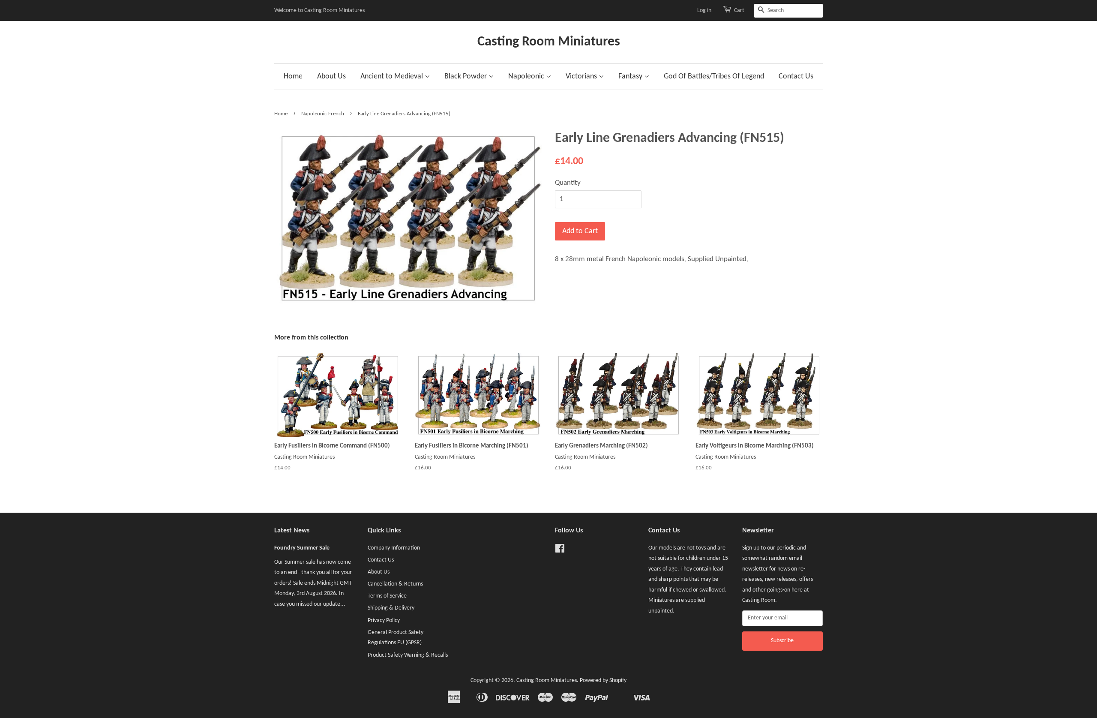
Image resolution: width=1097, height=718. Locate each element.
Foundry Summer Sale (302, 548)
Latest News (291, 530)
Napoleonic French (322, 114)
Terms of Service (387, 596)
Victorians (582, 76)
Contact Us (796, 76)
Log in (704, 10)
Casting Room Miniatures (548, 42)
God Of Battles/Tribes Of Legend (714, 76)
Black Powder (466, 76)
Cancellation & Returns (395, 584)
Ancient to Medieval (392, 76)
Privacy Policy (384, 620)
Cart (739, 10)
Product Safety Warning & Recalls (408, 655)
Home (293, 76)
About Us (331, 76)
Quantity (568, 182)
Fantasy (631, 76)
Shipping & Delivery (391, 608)
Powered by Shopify (603, 680)
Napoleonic (527, 76)
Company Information (394, 548)
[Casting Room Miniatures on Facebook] (560, 550)
